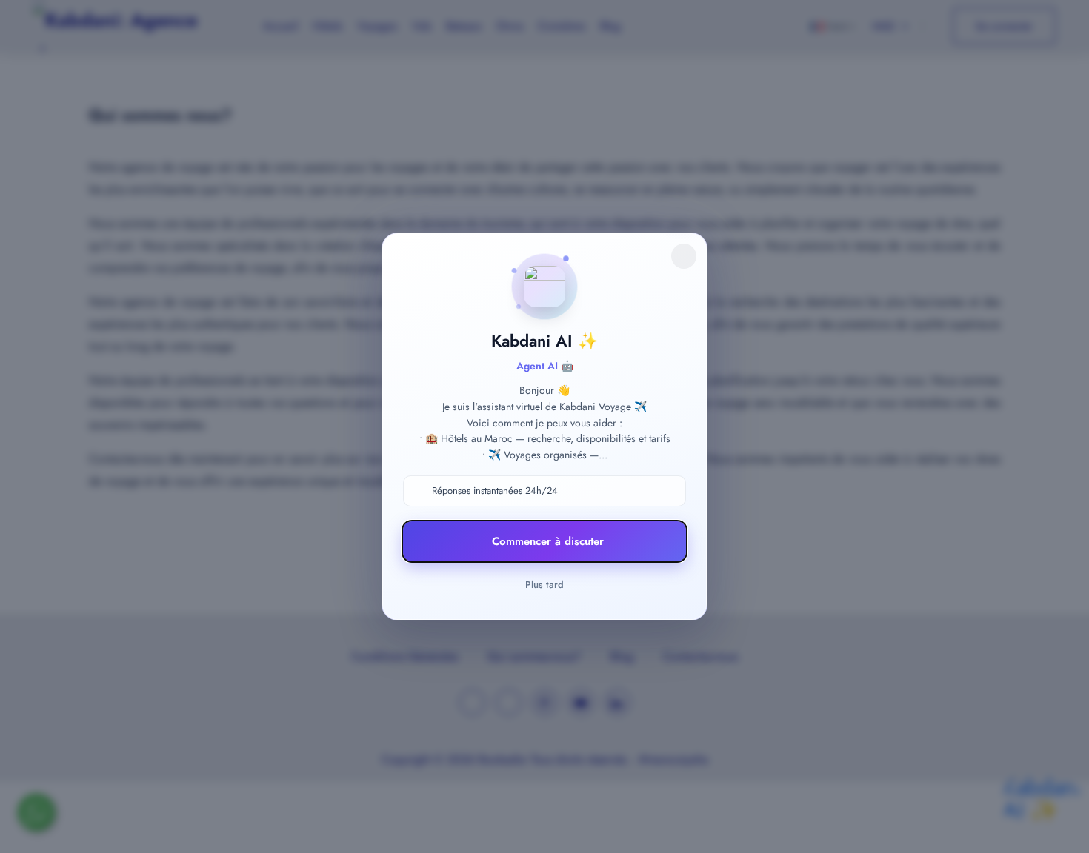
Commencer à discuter (548, 541)
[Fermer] (683, 256)
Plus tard (544, 585)
